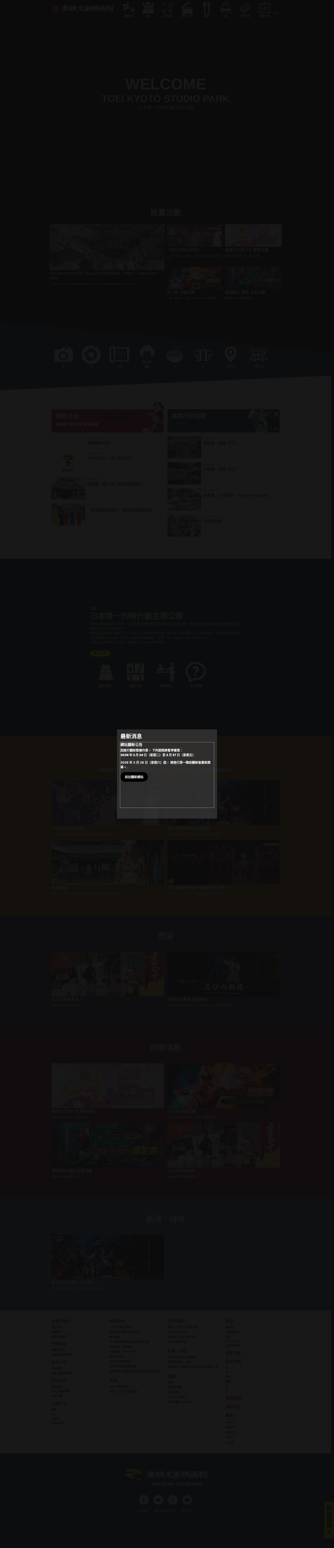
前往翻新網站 (134, 777)
